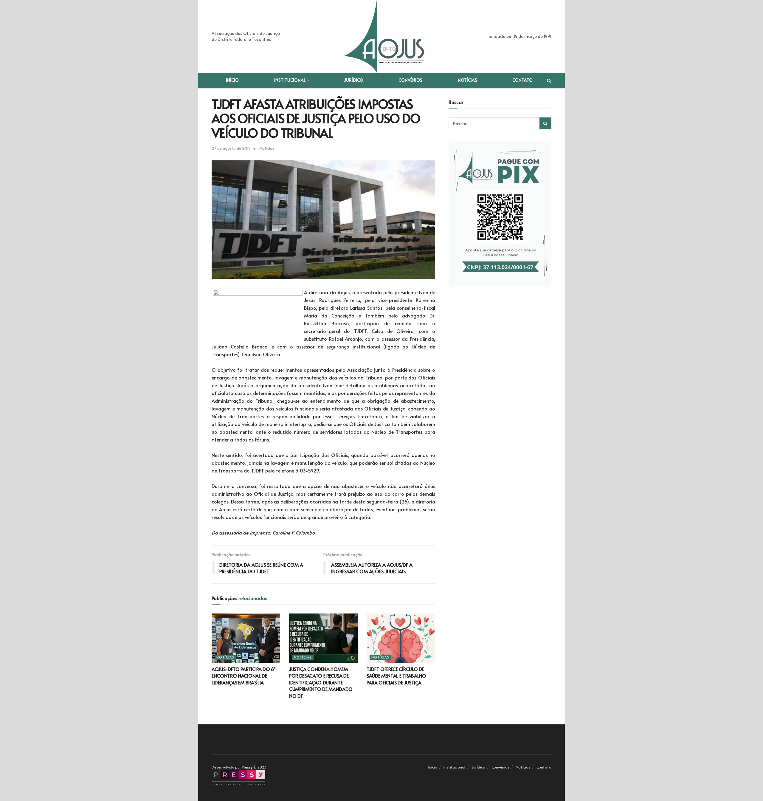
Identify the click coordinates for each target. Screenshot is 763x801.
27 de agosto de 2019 (231, 148)
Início (232, 80)
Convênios (410, 80)
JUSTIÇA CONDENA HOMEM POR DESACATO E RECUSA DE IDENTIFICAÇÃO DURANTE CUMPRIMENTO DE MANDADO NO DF (321, 682)
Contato (522, 80)
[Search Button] (545, 123)
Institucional (289, 80)
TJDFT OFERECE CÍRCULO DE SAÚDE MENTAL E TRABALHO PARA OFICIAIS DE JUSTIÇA (396, 676)
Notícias (467, 80)
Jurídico (353, 80)
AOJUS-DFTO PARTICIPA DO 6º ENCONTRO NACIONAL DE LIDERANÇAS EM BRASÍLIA (244, 676)
